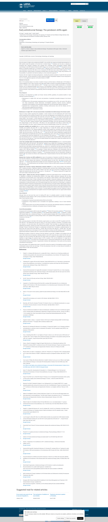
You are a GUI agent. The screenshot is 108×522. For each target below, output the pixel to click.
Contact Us (82, 10)
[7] (42, 84)
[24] (24, 190)
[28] (64, 210)
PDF (56, 20)
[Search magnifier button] (87, 4)
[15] (44, 144)
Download (84, 21)
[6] (57, 72)
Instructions (62, 10)
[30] (42, 212)
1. (20, 253)
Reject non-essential (71, 518)
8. (20, 303)
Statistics (76, 21)
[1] (51, 63)
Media (70, 10)
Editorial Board (37, 10)
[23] (52, 170)
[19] (25, 161)
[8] (37, 87)
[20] (60, 161)
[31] (30, 216)
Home (24, 10)
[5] (68, 69)
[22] (63, 161)
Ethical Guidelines (53, 10)
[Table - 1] (59, 212)
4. (20, 278)
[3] (60, 66)
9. (20, 309)
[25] (26, 190)
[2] (59, 66)
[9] (30, 239)
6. (20, 291)
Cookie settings (60, 518)
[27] (47, 210)
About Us (30, 10)
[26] (27, 190)
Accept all (80, 518)
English (22, 20)
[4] (44, 68)
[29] (31, 212)
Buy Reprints (51, 20)
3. (20, 270)
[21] (61, 161)
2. (20, 261)
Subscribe (75, 10)
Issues (44, 10)
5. (20, 283)
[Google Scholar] (26, 258)
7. (20, 298)
